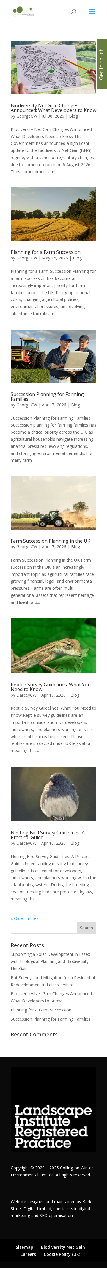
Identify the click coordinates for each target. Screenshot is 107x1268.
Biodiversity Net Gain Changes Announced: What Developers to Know (53, 107)
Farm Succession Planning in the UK (50, 541)
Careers (28, 1254)
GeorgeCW (26, 116)
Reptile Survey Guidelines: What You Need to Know (51, 686)
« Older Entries (25, 918)
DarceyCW (26, 695)
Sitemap (24, 1247)
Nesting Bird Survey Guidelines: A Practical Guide (48, 835)
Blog (73, 116)
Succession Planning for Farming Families (47, 396)
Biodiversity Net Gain (63, 1247)
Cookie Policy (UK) (62, 1254)
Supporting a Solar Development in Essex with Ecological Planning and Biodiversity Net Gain (50, 961)
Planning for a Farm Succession (46, 252)
